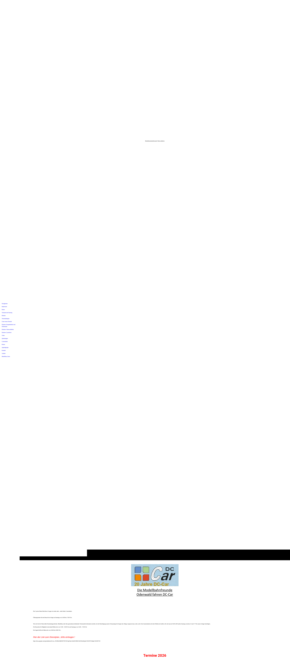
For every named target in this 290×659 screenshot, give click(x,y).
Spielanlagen (5, 338)
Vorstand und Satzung (7, 312)
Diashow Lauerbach (6, 332)
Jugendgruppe (5, 347)
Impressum (4, 306)
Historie (4, 315)
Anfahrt (3, 353)
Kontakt (4, 350)
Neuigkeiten (5, 303)
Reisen (3, 344)
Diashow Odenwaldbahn (8, 329)
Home (3, 309)
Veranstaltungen (5, 318)
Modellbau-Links (6, 356)
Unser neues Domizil (7, 321)
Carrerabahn (5, 341)
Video (3, 335)
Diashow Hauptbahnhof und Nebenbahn (8, 325)
